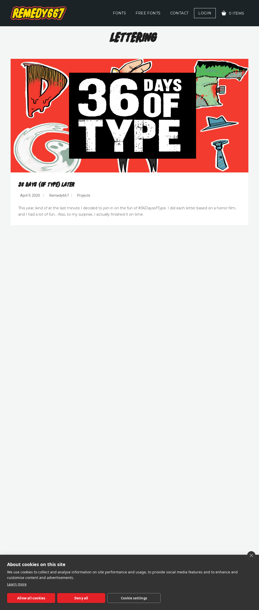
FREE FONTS (148, 13)
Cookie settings (134, 598)
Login (204, 13)
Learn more (17, 584)
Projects (83, 195)
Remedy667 (59, 195)
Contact (179, 13)
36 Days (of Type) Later (46, 185)
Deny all (81, 598)
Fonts (119, 13)
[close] (251, 555)
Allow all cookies (31, 598)
